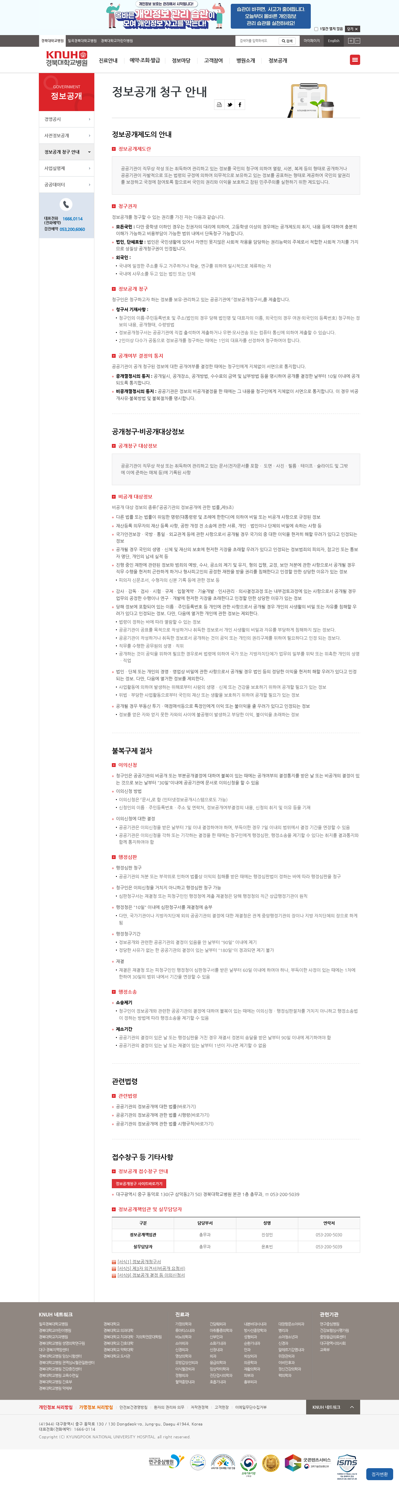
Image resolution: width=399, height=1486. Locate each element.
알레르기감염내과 (291, 1349)
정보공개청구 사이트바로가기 (139, 1183)
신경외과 (181, 1349)
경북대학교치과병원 (53, 1337)
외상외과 (250, 1356)
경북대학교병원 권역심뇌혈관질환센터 (66, 1362)
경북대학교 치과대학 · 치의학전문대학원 (132, 1337)
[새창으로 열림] (230, 104)
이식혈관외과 (185, 1369)
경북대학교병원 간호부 (55, 1382)
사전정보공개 (56, 135)
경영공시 (52, 119)
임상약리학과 (219, 1369)
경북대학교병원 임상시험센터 (60, 1356)
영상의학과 (183, 1356)
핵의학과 (284, 1375)
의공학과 (250, 1362)
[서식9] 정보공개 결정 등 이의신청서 (151, 1275)
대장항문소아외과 (291, 1324)
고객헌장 (222, 1407)
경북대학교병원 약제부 (55, 1388)
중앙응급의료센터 (333, 1337)
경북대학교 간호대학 (118, 1343)
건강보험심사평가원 (334, 1330)
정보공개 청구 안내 (61, 151)
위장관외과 (286, 1356)
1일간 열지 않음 (331, 29)
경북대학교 (111, 1324)
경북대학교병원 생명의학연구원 (62, 1343)
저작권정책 (199, 1407)
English (333, 41)
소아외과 (181, 1343)
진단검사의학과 (221, 1375)
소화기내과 (218, 1343)
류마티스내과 (185, 1330)
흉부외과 (250, 1382)
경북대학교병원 (52, 41)
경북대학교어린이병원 (117, 41)
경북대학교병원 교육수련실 (58, 1375)
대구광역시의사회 (333, 1343)
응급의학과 (218, 1362)
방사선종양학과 (255, 1330)
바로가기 (186, 1106)
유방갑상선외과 (186, 1362)
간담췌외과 (218, 1324)
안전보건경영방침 (133, 1407)
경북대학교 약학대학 (118, 1349)
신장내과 (216, 1349)
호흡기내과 (218, 1382)
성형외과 (250, 1337)
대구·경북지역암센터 (54, 1349)
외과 (213, 1356)
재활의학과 (252, 1369)
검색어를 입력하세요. (254, 41)
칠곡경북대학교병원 (82, 41)
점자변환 (380, 1474)
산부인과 (216, 1337)
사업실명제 (54, 168)
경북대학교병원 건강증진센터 (60, 1369)
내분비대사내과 (255, 1324)
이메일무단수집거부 (251, 1407)
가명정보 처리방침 (96, 1407)
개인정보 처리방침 (56, 1407)
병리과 (283, 1330)
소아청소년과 (288, 1337)
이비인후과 (286, 1362)
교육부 (324, 1349)
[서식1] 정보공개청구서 (139, 1261)
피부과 (249, 1375)
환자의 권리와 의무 (169, 1407)
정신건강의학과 (289, 1369)
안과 (247, 1349)
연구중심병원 (329, 1324)
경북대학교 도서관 (116, 1356)
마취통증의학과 (221, 1330)
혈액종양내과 (185, 1382)
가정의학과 (183, 1324)
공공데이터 (54, 184)
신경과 (283, 1343)
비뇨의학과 (183, 1337)
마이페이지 (312, 41)
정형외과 (181, 1375)
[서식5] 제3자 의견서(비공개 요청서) (151, 1268)
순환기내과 (252, 1343)
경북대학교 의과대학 (118, 1330)
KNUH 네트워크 (326, 1407)
